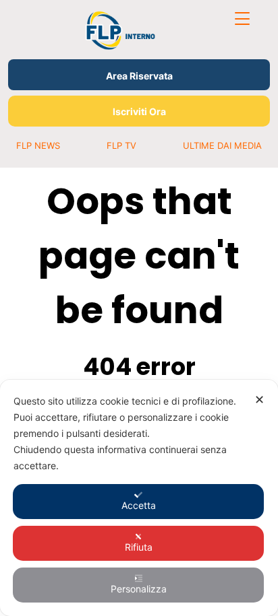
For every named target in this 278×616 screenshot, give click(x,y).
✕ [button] (259, 399)
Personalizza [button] (139, 588)
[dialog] (139, 498)
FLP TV (121, 145)
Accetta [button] (138, 505)
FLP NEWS (38, 145)
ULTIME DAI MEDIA (222, 145)
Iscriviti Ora (139, 111)
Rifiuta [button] (138, 547)
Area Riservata (139, 75)
